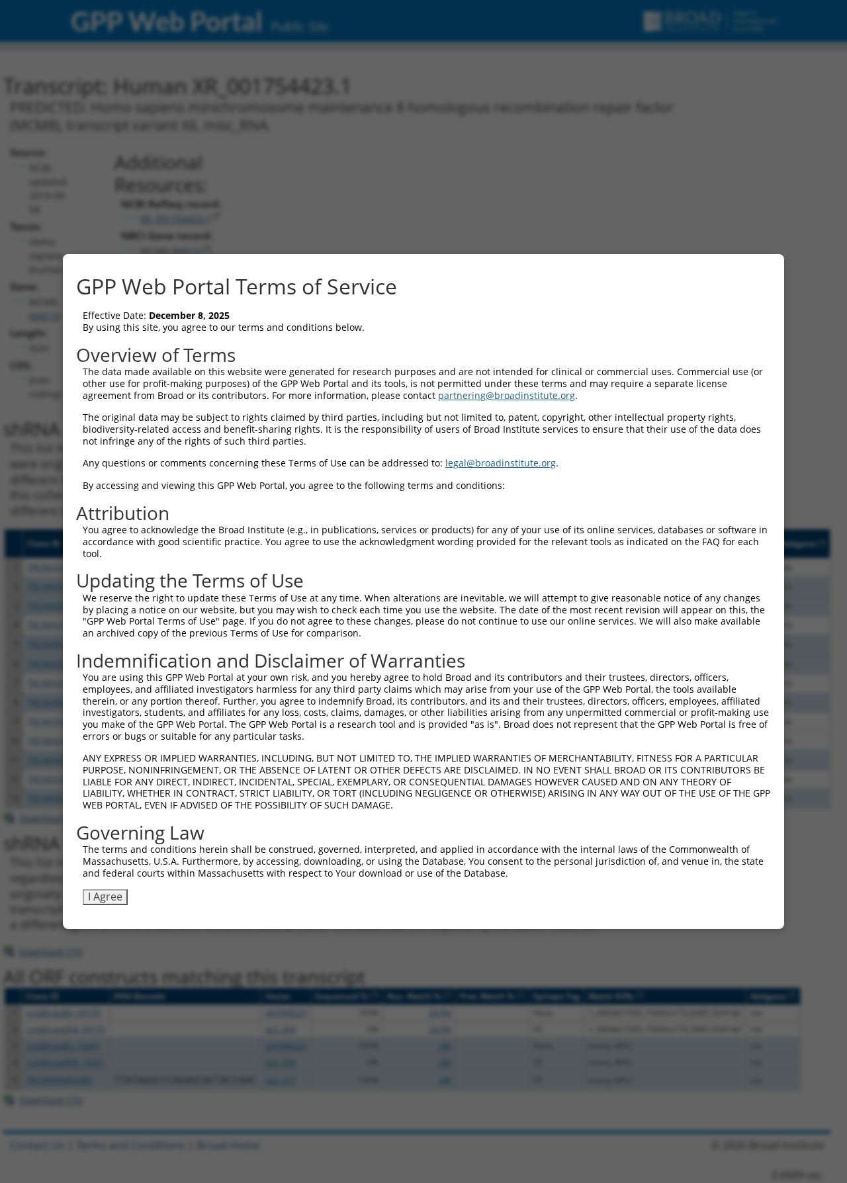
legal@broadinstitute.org (500, 463)
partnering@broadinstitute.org (506, 395)
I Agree (105, 896)
